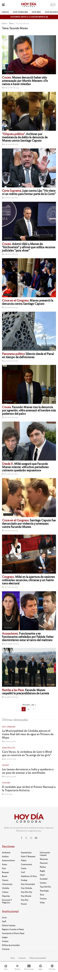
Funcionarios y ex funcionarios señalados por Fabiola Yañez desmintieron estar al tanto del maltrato (27, 636)
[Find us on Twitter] (26, 837)
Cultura (6, 783)
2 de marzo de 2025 (10, 474)
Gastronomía (26, 864)
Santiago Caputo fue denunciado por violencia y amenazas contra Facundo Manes (29, 523)
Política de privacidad (11, 945)
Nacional (9, 72)
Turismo (43, 898)
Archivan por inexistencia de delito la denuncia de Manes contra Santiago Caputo (25, 137)
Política (8, 128)
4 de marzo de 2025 (10, 361)
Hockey (5, 765)
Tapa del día (45, 886)
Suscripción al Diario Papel (13, 933)
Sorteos (5, 941)
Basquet (5, 872)
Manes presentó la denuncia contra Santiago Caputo (27, 301)
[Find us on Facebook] (21, 837)
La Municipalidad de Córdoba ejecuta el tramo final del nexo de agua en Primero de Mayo (27, 734)
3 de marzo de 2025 (10, 417)
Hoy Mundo (26, 896)
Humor (24, 904)
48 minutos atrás (9, 759)
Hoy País (36, 12)
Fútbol (23, 860)
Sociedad (43, 878)
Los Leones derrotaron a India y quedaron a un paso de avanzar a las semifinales (28, 770)
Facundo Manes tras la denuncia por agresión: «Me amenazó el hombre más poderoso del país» (29, 410)
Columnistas (7, 884)
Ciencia (5, 880)
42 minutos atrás (9, 741)
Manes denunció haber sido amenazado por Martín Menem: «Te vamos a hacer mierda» (25, 80)
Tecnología (44, 890)
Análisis (8, 348)
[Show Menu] (3, 4)
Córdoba (5, 888)
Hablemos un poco (29, 876)
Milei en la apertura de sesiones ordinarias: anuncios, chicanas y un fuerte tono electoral (28, 580)
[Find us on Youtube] (36, 837)
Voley (42, 902)
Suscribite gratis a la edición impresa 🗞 (29, 17)
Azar (4, 868)
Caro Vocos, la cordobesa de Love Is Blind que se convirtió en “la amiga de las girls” (27, 753)
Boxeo (4, 876)
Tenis (42, 894)
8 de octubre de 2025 (11, 87)
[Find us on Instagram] (31, 837)
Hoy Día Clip (26, 892)
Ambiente (6, 852)
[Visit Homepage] (28, 4)
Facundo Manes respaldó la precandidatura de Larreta (25, 691)
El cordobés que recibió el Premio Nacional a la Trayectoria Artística (29, 788)
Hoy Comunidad (28, 884)
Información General (45, 853)
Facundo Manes (22, 23)
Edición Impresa (8, 925)
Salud (42, 875)
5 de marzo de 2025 (10, 254)
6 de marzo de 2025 (10, 197)
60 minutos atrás (9, 776)
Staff (4, 921)
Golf (23, 872)
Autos (4, 864)
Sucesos (43, 882)
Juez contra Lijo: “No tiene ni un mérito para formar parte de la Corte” (29, 192)
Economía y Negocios (7, 901)
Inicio (5, 12)
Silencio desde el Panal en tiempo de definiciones (28, 355)
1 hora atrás (7, 794)
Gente (23, 868)
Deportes (6, 896)
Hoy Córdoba (20, 12)
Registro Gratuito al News (13, 929)
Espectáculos (8, 748)
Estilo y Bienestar (28, 856)
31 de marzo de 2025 (10, 144)
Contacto (6, 949)
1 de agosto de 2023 (10, 697)
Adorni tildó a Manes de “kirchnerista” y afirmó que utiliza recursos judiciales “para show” (28, 247)
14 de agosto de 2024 (11, 644)
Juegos (5, 937)
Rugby (42, 871)
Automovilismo (8, 860)
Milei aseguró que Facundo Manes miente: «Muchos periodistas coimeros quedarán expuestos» (25, 466)
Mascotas (44, 859)
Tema (11, 23)
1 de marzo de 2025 (10, 587)
